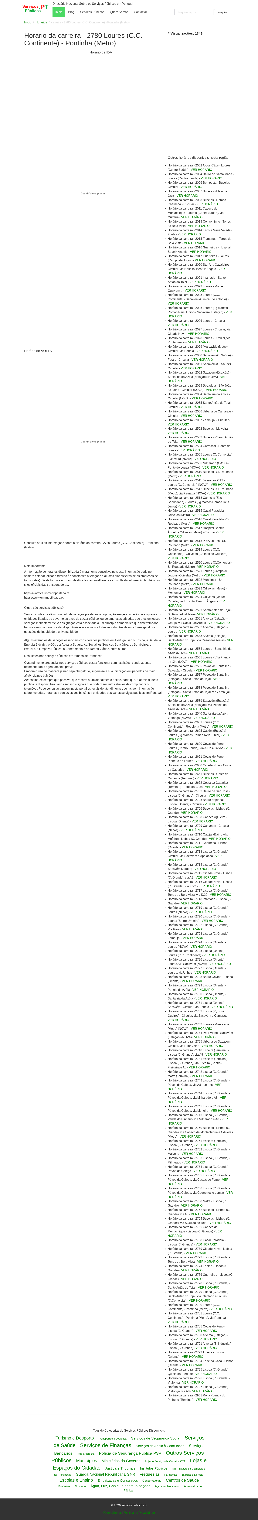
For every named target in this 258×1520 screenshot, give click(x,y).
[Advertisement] (56, 79)
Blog (71, 12)
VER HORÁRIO (201, 169)
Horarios (41, 22)
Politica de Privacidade (139, 1512)
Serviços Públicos (92, 12)
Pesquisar (223, 12)
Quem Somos (119, 12)
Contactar (140, 12)
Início (59, 12)
